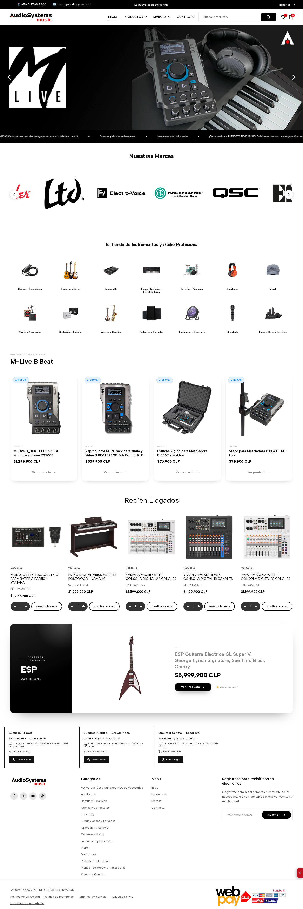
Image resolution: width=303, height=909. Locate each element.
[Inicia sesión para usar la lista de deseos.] (26, 555)
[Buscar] (268, 17)
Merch (85, 847)
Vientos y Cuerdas (93, 874)
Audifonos (88, 794)
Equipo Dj (87, 814)
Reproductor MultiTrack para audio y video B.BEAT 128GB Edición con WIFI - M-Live (114, 455)
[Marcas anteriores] (14, 194)
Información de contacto (27, 903)
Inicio (155, 787)
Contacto (158, 807)
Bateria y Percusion (94, 801)
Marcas (156, 801)
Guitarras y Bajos (92, 834)
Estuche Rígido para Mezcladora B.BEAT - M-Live (182, 453)
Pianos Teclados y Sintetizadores (103, 867)
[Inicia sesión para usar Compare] (36, 555)
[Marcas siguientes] (288, 194)
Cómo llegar (24, 759)
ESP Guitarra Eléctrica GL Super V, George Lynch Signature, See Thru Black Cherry (220, 660)
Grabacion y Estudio (94, 827)
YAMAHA (16, 568)
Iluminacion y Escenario (97, 841)
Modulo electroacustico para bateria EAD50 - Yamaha (34, 578)
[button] (29, 274)
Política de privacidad (25, 896)
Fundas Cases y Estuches (98, 821)
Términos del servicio (92, 896)
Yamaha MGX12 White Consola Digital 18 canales (265, 577)
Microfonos (88, 854)
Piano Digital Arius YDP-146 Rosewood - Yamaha (92, 577)
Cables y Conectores (95, 807)
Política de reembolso (59, 896)
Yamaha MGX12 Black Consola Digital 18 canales (208, 577)
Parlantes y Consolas (95, 861)
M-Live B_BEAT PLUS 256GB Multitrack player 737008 (36, 453)
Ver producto (41, 472)
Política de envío (122, 896)
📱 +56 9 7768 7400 (31, 4)
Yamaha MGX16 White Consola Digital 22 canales (151, 577)
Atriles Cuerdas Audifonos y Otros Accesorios (112, 787)
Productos (159, 794)
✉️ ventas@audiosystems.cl (71, 4)
